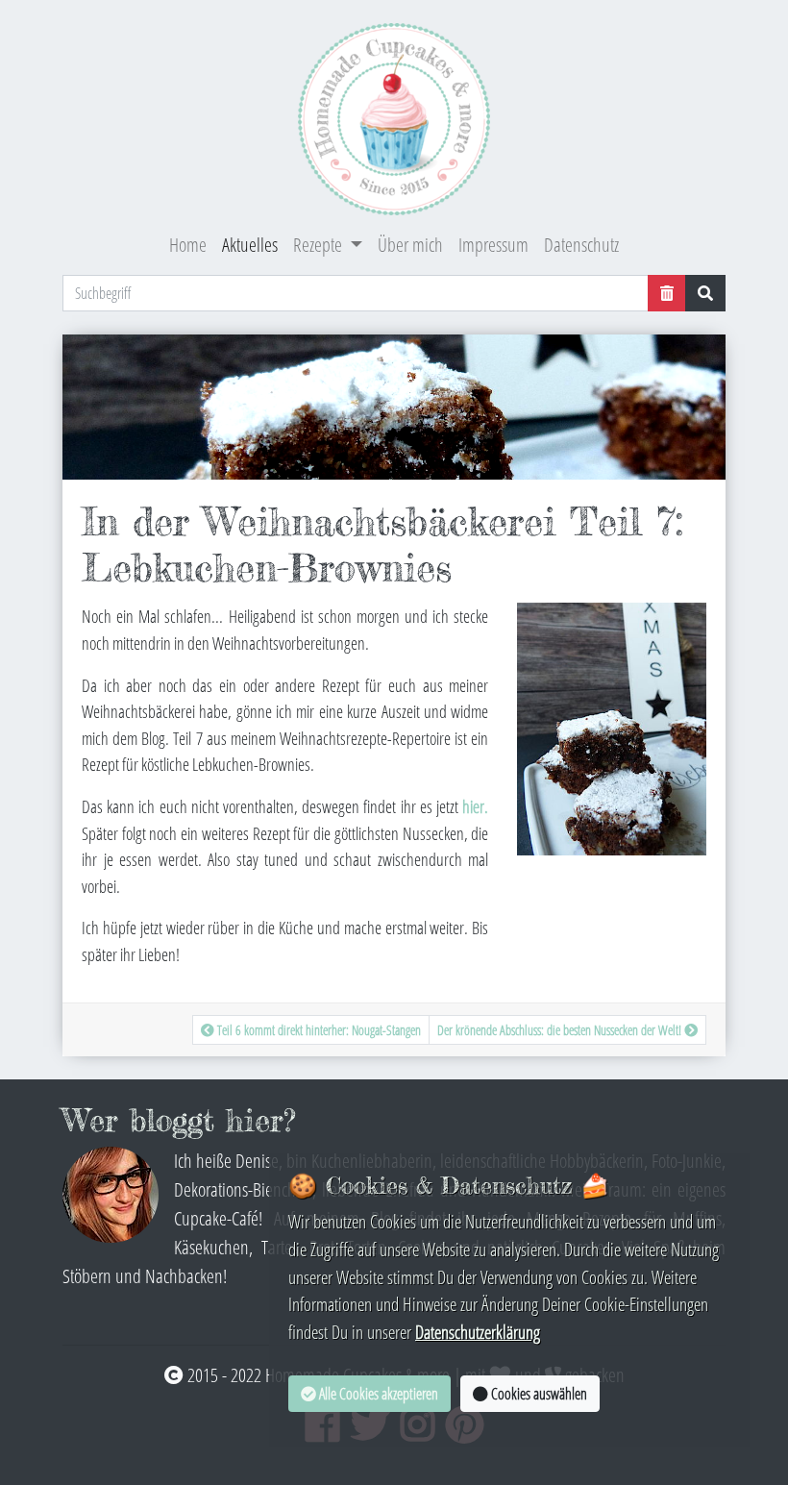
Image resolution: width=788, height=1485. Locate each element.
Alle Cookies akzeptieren (377, 1393)
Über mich (410, 245)
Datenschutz (581, 245)
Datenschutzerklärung (477, 1332)
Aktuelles (250, 245)
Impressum (493, 245)
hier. (475, 806)
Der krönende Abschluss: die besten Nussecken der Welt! (560, 1030)
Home (188, 245)
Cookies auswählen (537, 1393)
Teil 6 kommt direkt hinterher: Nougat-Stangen (317, 1030)
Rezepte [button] (319, 245)
